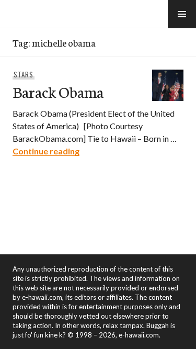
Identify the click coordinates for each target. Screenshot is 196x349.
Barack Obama (58, 91)
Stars (23, 74)
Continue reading (46, 151)
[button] (182, 14)
